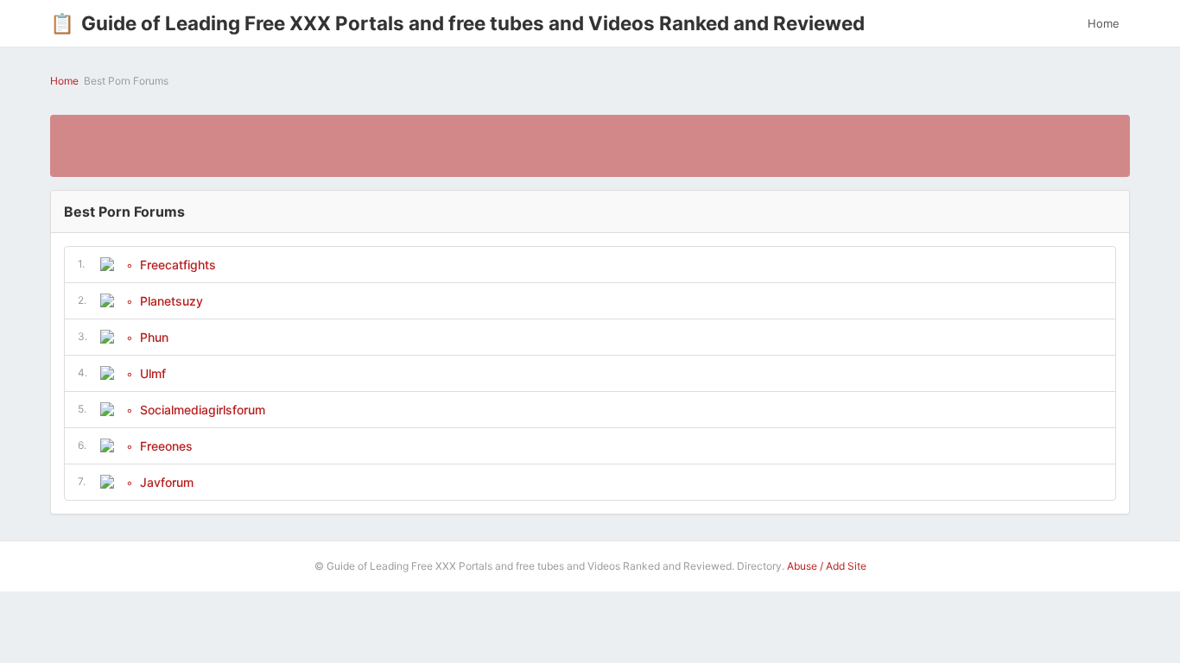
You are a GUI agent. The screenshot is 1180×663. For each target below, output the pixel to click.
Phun (154, 337)
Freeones (166, 446)
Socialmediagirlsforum (202, 409)
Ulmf (153, 373)
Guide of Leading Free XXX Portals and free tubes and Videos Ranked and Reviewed (457, 23)
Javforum (166, 482)
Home (1104, 23)
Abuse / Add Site (826, 565)
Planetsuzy (171, 301)
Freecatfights (178, 264)
